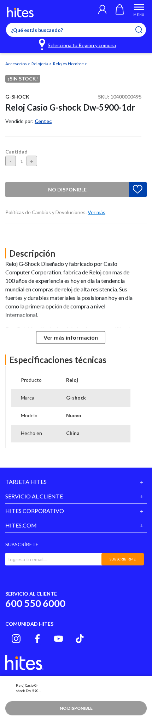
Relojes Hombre (68, 63)
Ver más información (70, 337)
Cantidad (16, 152)
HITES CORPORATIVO (34, 510)
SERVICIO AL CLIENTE (34, 496)
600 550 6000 (35, 603)
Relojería (40, 63)
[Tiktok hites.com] (79, 638)
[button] (102, 10)
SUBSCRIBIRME (123, 559)
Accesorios (16, 63)
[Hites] (20, 12)
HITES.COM (21, 525)
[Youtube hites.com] (58, 638)
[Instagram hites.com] (16, 638)
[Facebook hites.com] (37, 638)
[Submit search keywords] (143, 30)
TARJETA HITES (26, 481)
